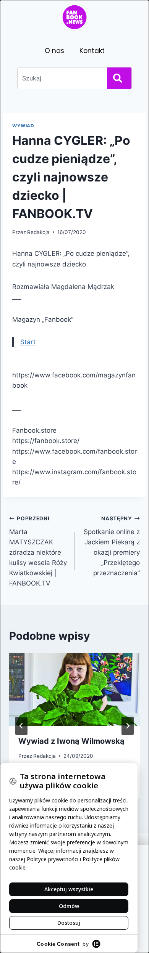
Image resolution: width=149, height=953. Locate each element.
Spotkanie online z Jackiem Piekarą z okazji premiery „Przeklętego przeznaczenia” (112, 546)
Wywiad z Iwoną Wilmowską (71, 741)
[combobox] (61, 78)
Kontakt (92, 50)
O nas (54, 50)
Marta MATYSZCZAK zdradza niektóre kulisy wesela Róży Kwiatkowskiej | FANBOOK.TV (38, 551)
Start (28, 342)
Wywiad (23, 125)
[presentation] (74, 689)
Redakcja (38, 232)
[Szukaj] (119, 78)
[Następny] (127, 726)
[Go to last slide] (21, 726)
